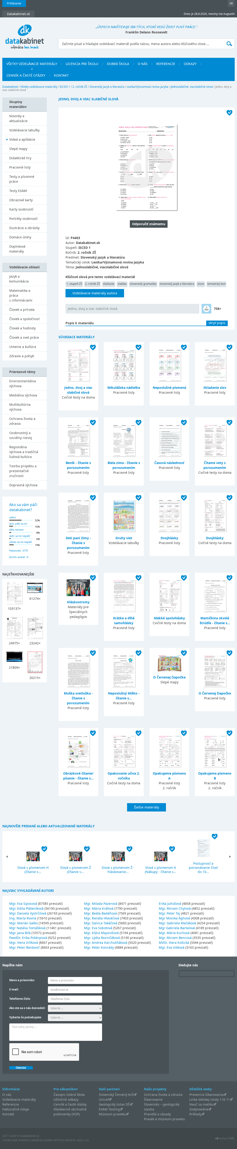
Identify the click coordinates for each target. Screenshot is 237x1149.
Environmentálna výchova (22, 383)
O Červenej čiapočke (169, 677)
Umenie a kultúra (22, 346)
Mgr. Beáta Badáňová (100, 913)
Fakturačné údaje (15, 1109)
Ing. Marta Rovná (22, 918)
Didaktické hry (20, 158)
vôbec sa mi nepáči (20, 542)
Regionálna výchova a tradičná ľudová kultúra (23, 452)
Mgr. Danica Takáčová (100, 923)
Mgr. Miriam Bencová (175, 937)
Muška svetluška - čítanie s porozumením (78, 698)
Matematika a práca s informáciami (20, 295)
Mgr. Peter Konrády (99, 947)
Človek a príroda (21, 309)
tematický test (216, 284)
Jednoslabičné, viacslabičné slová (192, 87)
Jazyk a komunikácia (19, 278)
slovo (200, 284)
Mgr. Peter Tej (169, 913)
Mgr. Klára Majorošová (101, 933)
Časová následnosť (169, 463)
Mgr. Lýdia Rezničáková (102, 937)
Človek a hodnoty (22, 328)
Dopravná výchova (23, 485)
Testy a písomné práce (21, 179)
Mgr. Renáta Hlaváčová (101, 918)
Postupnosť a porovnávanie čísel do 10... (203, 867)
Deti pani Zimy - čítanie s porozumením (78, 543)
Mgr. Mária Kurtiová (174, 933)
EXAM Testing (109, 1109)
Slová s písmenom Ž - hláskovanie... (118, 869)
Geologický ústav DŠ (114, 1104)
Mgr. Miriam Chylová (175, 908)
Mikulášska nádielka (123, 387)
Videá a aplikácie (22, 139)
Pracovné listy (20, 167)
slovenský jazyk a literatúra (177, 284)
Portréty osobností (23, 218)
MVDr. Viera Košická (174, 942)
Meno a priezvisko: (22, 980)
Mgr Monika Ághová (174, 918)
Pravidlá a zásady (157, 1114)
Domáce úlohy (20, 237)
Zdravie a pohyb (21, 356)
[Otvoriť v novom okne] (225, 1140)
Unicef (104, 1099)
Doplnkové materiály (17, 248)
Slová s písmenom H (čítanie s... (33, 869)
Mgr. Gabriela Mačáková (177, 923)
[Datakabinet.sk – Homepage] (24, 34)
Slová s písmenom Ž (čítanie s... (75, 869)
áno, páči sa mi (18, 523)
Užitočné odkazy (65, 1099)
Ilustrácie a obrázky (24, 228)
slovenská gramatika (143, 284)
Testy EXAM (18, 190)
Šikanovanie (153, 1099)
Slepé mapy (18, 148)
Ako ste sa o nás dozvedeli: (27, 1008)
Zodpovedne (199, 1109)
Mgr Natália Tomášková (27, 928)
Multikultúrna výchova (20, 407)
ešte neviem (16, 529)
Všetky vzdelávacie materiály (31, 64)
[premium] (206, 309)
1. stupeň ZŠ (74, 284)
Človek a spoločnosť (24, 319)
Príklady (195, 1114)
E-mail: (14, 989)
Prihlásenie (14, 3)
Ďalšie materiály (146, 807)
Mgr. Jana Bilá (20, 933)
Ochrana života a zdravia (22, 421)
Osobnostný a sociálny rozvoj (20, 435)
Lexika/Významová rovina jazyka (147, 87)
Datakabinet (10, 87)
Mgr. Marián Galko (23, 923)
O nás (143, 64)
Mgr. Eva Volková (171, 947)
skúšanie (108, 284)
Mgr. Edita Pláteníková (26, 908)
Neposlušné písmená (169, 387)
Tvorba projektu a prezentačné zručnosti (23, 471)
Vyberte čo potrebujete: (25, 1017)
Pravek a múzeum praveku (164, 1119)
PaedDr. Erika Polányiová (28, 937)
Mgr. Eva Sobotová (98, 928)
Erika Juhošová (170, 903)
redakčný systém (42, 1140)
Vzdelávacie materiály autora (94, 293)
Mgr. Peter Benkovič (24, 947)
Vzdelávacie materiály (19, 1099)
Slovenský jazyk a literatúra (107, 87)
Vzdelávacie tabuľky (24, 130)
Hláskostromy (78, 602)
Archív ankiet (17, 557)
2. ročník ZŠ (79, 87)
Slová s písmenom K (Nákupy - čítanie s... (160, 869)
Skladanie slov (214, 387)
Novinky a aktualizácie (18, 118)
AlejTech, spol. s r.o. (77, 1140)
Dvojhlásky (169, 538)
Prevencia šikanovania (206, 1094)
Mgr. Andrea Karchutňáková (105, 942)
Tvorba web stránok (15, 1140)
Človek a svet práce (24, 337)
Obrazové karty (21, 200)
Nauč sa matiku (201, 1104)
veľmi (12, 517)
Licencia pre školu (82, 64)
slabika (122, 284)
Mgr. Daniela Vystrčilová (27, 913)
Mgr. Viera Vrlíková (23, 942)
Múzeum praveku (112, 1114)
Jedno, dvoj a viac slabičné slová (92, 308)
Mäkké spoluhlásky (169, 618)
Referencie (165, 64)
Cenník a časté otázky (25, 75)
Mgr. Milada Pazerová (100, 903)
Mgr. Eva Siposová (23, 903)
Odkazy (190, 64)
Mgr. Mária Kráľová (98, 908)
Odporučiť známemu (148, 224)
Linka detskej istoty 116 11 (209, 1099)
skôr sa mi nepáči (19, 536)
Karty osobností (21, 209)
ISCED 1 (65, 87)
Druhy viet (123, 538)
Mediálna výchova (23, 395)
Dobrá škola (118, 64)
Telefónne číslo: (20, 999)
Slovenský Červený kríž (116, 1094)
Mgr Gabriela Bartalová (177, 928)
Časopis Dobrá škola (69, 1094)
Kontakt (61, 75)
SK (231, 3)
